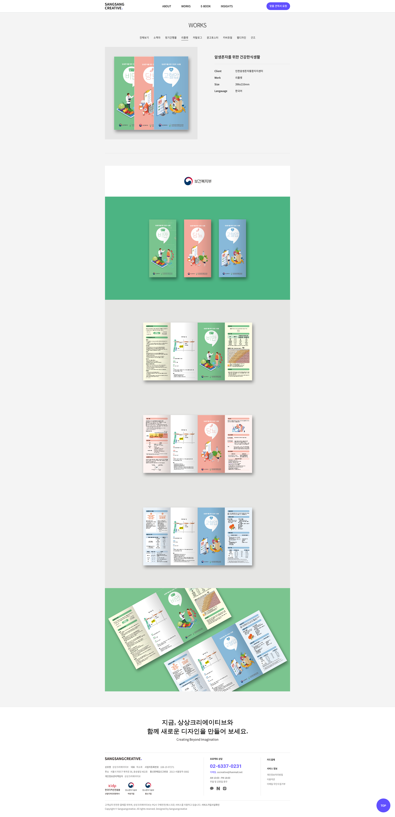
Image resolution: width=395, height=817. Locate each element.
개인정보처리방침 (275, 774)
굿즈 (253, 37)
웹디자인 (241, 37)
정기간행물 (171, 37)
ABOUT (166, 6)
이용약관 (271, 779)
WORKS (186, 6)
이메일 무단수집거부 (276, 783)
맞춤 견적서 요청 (278, 6)
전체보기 (144, 37)
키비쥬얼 (227, 37)
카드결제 (271, 759)
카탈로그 (197, 37)
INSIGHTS (227, 6)
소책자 (157, 37)
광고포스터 (212, 37)
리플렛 (184, 37)
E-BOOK (206, 6)
